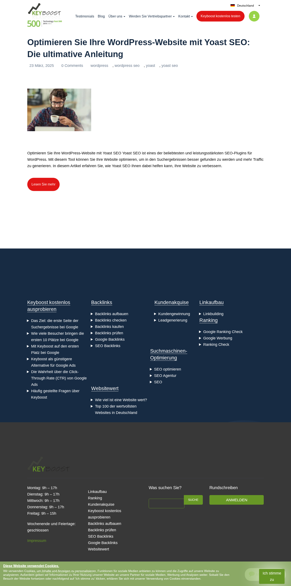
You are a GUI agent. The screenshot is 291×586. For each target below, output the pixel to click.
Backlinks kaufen (109, 327)
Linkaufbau (211, 302)
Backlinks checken (111, 320)
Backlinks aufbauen (111, 314)
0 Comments (72, 65)
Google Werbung (217, 338)
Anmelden (236, 500)
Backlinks (101, 302)
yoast (150, 65)
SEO (158, 382)
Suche (193, 499)
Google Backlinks (110, 339)
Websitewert (104, 388)
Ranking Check (216, 344)
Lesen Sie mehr (43, 184)
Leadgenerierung (172, 320)
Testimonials (84, 16)
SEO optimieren (167, 369)
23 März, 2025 (42, 65)
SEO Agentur (165, 375)
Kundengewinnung (174, 314)
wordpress (99, 65)
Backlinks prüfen (109, 333)
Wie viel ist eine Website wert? (121, 400)
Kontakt (184, 16)
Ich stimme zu (272, 576)
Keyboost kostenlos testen (220, 16)
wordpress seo (127, 65)
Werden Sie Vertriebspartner (150, 16)
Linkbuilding (213, 314)
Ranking (208, 320)
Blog (101, 16)
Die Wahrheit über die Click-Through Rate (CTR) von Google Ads (59, 378)
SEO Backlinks (107, 346)
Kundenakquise (171, 302)
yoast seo (169, 65)
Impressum (36, 541)
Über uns (115, 16)
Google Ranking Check (223, 332)
